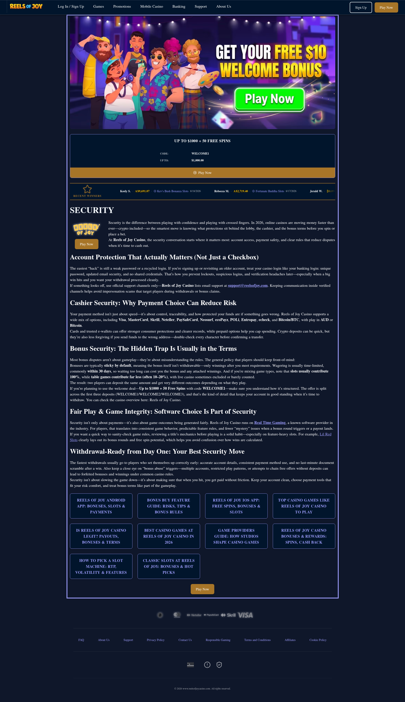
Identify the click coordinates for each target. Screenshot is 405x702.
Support (201, 6)
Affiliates (290, 640)
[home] (28, 11)
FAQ (81, 640)
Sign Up (361, 7)
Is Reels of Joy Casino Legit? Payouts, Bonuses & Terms (101, 536)
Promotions (122, 6)
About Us (223, 6)
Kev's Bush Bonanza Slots (162, 191)
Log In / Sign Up (71, 6)
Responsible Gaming (218, 640)
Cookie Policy (318, 640)
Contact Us (185, 640)
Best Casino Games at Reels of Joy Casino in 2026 (168, 536)
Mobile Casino (151, 6)
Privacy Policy (156, 640)
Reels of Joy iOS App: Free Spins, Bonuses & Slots (236, 506)
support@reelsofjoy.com (248, 285)
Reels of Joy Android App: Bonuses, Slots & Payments (101, 506)
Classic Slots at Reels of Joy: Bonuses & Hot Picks (169, 566)
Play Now (386, 7)
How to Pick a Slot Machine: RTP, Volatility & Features (101, 566)
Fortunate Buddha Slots (260, 191)
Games (98, 6)
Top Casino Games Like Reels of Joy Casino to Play (304, 506)
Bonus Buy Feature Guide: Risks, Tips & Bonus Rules (168, 506)
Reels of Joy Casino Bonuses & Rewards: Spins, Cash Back (304, 536)
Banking (178, 6)
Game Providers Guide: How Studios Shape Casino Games (236, 536)
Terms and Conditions (257, 640)
